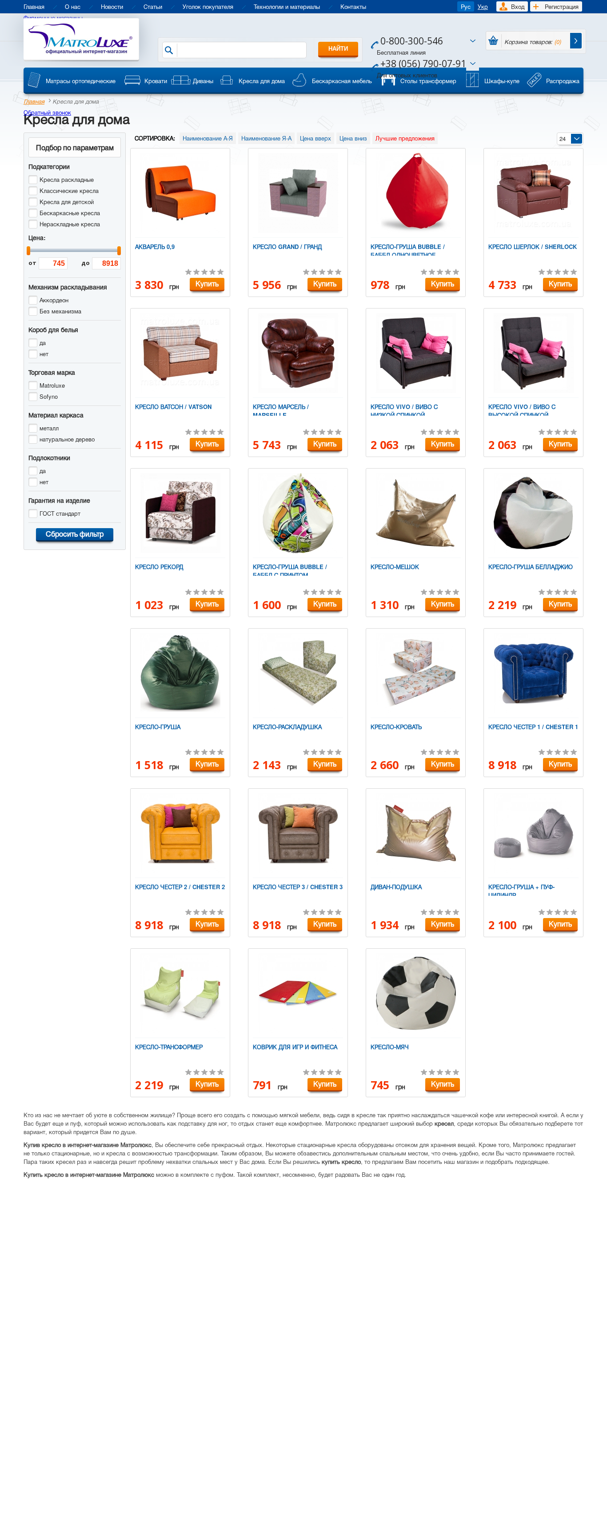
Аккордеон (54, 300)
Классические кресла (69, 190)
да (43, 342)
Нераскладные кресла (70, 224)
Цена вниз (353, 138)
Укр (483, 6)
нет (44, 353)
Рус (466, 6)
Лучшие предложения (405, 138)
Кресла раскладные (67, 179)
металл (49, 428)
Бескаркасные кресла (70, 213)
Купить (207, 283)
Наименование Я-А (266, 138)
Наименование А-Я (208, 138)
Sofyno (49, 396)
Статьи (153, 6)
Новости (112, 6)
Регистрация (562, 6)
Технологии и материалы (287, 6)
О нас (72, 6)
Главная (34, 6)
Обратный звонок (47, 112)
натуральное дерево (67, 439)
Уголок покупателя (208, 6)
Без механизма (60, 311)
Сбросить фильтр (75, 534)
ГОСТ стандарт (60, 513)
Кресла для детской (67, 201)
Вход (517, 6)
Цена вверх (315, 138)
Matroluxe (52, 385)
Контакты (353, 6)
